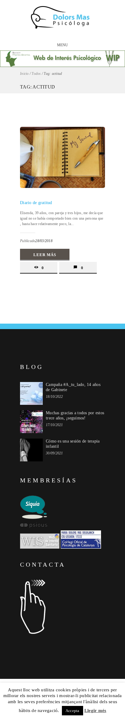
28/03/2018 (43, 241)
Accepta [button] (72, 710)
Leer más (44, 254)
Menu (62, 45)
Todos (36, 73)
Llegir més (95, 710)
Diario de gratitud (36, 202)
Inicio (24, 73)
